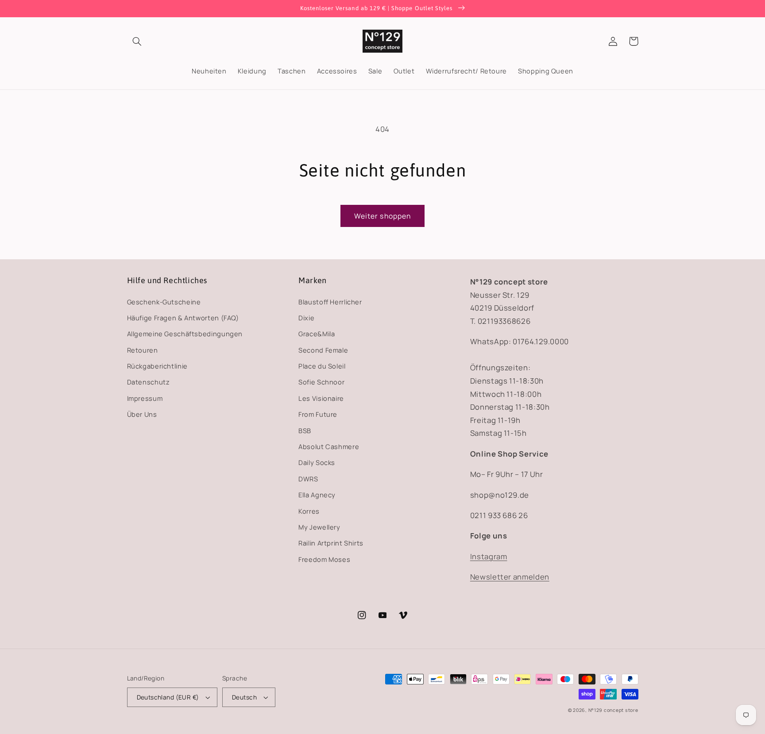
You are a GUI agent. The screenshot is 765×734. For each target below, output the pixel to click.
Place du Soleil (321, 365)
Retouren (142, 350)
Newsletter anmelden (509, 577)
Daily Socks (316, 462)
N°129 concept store (613, 710)
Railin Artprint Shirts (330, 542)
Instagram (488, 556)
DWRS (308, 478)
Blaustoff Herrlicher (330, 301)
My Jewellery (319, 527)
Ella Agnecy (317, 494)
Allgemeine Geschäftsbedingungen (185, 333)
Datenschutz (148, 381)
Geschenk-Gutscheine (164, 301)
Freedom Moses (324, 559)
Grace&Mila (316, 333)
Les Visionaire (321, 398)
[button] (137, 41)
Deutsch (244, 697)
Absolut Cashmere (328, 446)
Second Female (323, 350)
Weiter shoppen (382, 216)
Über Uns (142, 414)
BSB (304, 430)
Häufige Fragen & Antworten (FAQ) (183, 317)
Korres (309, 511)
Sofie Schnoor (321, 381)
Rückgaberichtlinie (157, 365)
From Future (317, 414)
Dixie (306, 317)
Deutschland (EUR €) (168, 697)
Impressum (145, 398)
